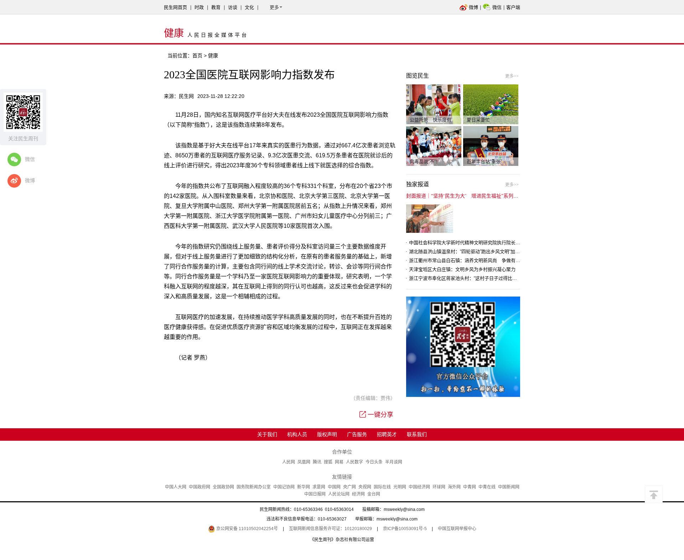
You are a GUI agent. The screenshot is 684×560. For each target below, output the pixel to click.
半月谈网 (393, 462)
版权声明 (327, 434)
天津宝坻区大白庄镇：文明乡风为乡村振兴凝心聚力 (462, 269)
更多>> (512, 76)
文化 (249, 7)
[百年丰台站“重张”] (490, 145)
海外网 (454, 487)
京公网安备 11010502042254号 (246, 528)
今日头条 (374, 462)
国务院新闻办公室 (254, 487)
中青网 (469, 487)
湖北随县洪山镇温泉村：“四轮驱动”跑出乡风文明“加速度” (467, 251)
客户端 (513, 7)
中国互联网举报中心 (457, 528)
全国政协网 (223, 487)
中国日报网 (315, 494)
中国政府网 (199, 487)
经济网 (358, 494)
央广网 (349, 487)
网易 (339, 462)
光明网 (399, 487)
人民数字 (354, 462)
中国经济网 (419, 487)
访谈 (232, 7)
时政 (199, 7)
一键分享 (380, 414)
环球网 (438, 487)
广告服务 (357, 434)
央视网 (364, 487)
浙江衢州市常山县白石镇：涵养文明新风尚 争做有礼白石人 (471, 260)
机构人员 (297, 434)
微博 (473, 7)
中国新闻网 (508, 487)
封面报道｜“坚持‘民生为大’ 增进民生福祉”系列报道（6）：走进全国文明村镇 (492, 196)
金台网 (373, 494)
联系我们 (417, 434)
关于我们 (267, 434)
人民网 (288, 462)
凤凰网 (303, 462)
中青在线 (487, 487)
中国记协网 (284, 487)
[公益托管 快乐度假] (433, 104)
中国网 (334, 487)
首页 (197, 55)
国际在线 (382, 487)
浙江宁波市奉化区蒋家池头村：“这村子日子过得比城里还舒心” (473, 278)
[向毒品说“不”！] (433, 145)
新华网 (303, 487)
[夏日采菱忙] (490, 104)
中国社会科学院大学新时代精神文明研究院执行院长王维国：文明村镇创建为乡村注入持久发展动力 (511, 242)
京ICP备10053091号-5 (405, 528)
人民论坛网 (338, 494)
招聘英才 (387, 434)
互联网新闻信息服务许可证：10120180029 (330, 528)
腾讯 (317, 462)
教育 (216, 7)
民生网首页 (175, 7)
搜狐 (328, 462)
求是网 (318, 487)
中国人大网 (175, 487)
